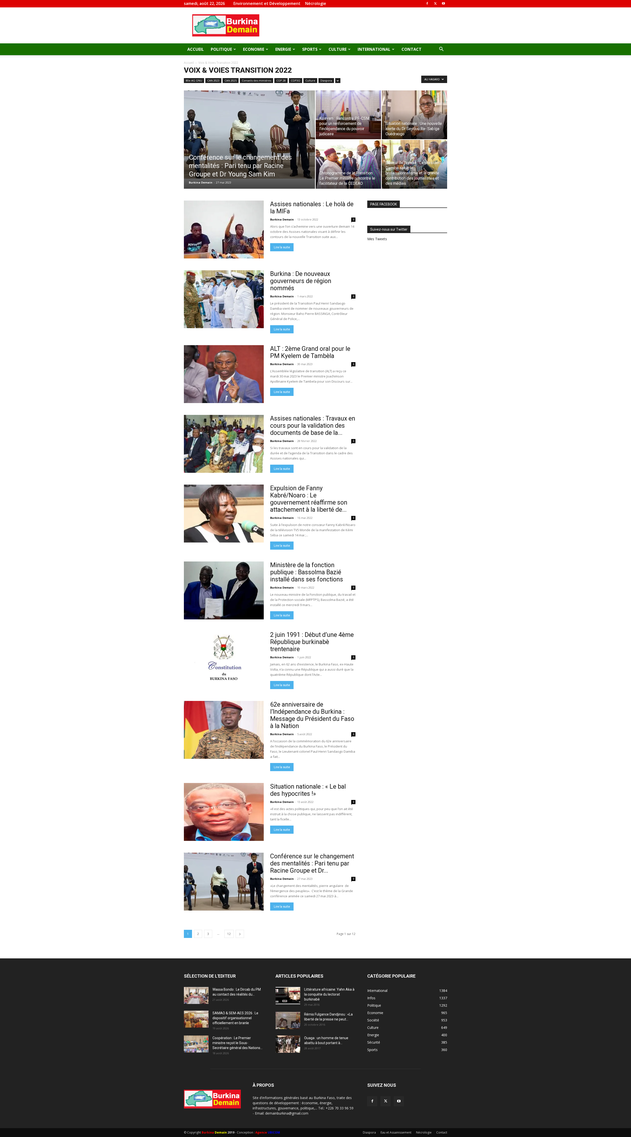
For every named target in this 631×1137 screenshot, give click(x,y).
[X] (435, 3)
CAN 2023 (213, 80)
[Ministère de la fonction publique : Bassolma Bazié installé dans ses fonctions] (224, 590)
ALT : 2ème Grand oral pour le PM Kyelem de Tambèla (310, 352)
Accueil (195, 49)
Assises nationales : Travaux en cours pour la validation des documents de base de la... (312, 425)
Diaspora (326, 80)
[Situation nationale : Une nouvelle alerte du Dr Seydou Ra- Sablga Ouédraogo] (414, 114)
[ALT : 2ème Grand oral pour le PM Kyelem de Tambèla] (224, 374)
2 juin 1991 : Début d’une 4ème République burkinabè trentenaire (312, 642)
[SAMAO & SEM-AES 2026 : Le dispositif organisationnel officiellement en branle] (196, 1019)
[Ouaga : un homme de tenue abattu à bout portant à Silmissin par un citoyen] (288, 1044)
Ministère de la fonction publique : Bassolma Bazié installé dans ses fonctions (306, 572)
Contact (411, 49)
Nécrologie (315, 3)
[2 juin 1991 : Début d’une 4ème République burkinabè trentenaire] (224, 660)
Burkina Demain (200, 182)
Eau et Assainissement (396, 1132)
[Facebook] (427, 3)
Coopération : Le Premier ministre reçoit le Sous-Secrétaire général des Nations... (237, 1043)
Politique (221, 49)
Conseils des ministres (256, 80)
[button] (441, 49)
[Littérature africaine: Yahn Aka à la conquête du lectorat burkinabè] (288, 995)
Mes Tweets (377, 239)
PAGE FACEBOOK (383, 204)
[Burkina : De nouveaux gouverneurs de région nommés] (224, 299)
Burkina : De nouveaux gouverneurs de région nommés (300, 281)
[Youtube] (443, 3)
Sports (309, 49)
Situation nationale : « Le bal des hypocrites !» (308, 790)
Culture (338, 49)
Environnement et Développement (266, 3)
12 (229, 934)
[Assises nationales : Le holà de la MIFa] (224, 229)
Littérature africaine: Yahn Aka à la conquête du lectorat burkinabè (329, 994)
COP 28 (281, 80)
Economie (253, 49)
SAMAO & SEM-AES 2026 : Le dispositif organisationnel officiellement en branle (235, 1018)
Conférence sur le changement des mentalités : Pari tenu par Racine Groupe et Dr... (312, 863)
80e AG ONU (194, 80)
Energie (283, 49)
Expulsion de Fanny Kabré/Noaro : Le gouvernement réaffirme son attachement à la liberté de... (308, 499)
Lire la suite (282, 247)
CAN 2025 (231, 80)
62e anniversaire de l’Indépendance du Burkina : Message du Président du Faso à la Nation (312, 715)
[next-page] (240, 934)
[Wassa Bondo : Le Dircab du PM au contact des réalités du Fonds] (196, 995)
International (374, 49)
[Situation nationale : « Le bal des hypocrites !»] (224, 812)
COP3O (295, 80)
